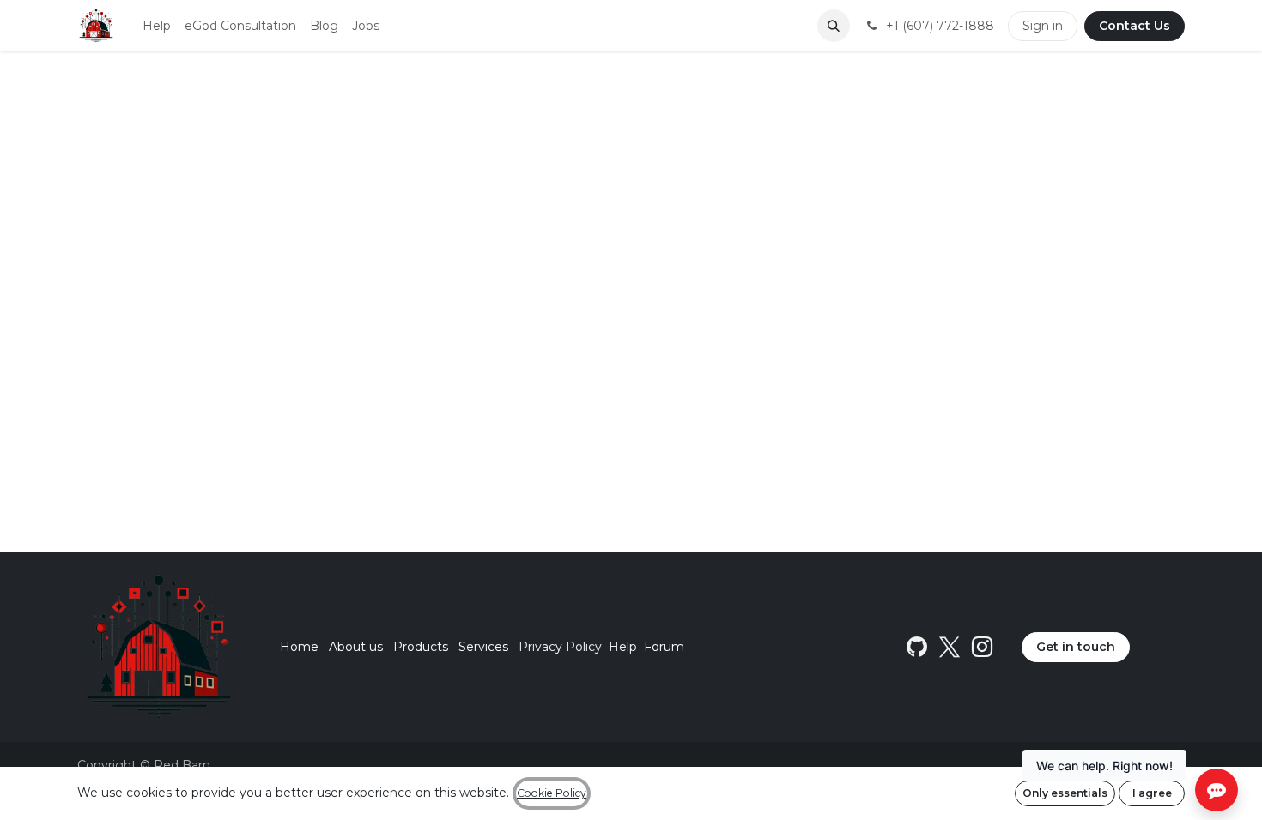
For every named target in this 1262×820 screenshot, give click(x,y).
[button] (833, 25)
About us (356, 646)
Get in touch (1075, 646)
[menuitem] (157, 26)
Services (483, 646)
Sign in (1042, 25)
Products (420, 646)
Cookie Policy (551, 793)
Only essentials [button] (1064, 793)
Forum (664, 646)
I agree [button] (1152, 793)
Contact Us (1134, 25)
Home (299, 646)
